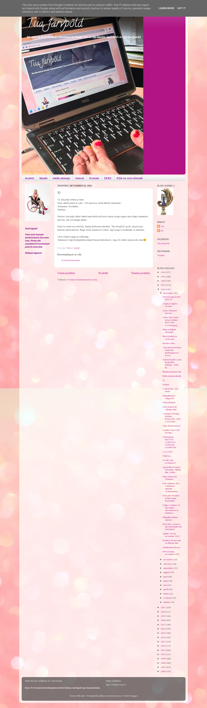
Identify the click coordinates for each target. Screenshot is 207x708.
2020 (163, 612)
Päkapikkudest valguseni (169, 396)
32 (164, 380)
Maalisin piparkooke (172, 372)
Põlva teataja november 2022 (171, 552)
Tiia (162, 226)
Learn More (166, 8)
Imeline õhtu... (169, 343)
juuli (165, 576)
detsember (168, 293)
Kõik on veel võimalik (130, 178)
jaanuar (166, 602)
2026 (163, 272)
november (168, 559)
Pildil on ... (167, 456)
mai (165, 585)
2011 (163, 650)
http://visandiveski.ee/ (116, 684)
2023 (163, 285)
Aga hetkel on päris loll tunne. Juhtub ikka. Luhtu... (172, 469)
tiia (161, 230)
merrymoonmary (113, 696)
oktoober (167, 564)
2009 (163, 658)
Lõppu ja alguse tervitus (170, 304)
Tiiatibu (160, 255)
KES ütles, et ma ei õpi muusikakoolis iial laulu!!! (172, 526)
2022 (163, 289)
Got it (181, 8)
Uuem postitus (66, 273)
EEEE (107, 178)
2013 (163, 641)
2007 (163, 667)
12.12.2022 (168, 451)
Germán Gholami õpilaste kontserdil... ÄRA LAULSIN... (172, 417)
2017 (163, 624)
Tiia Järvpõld (55, 24)
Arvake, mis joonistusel (169, 461)
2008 (163, 663)
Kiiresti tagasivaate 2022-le (171, 298)
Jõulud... (166, 384)
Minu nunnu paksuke (172, 376)
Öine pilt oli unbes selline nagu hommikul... (171, 498)
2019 (163, 616)
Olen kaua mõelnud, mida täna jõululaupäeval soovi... (172, 351)
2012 (163, 646)
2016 (163, 629)
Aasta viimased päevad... (170, 311)
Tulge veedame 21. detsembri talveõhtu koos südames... (171, 509)
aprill (166, 589)
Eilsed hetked (169, 402)
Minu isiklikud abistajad (169, 330)
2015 (163, 633)
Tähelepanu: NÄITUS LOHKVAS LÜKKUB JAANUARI (169, 442)
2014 (163, 637)
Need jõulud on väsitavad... (170, 337)
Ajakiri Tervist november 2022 (171, 534)
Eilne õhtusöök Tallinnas (170, 477)
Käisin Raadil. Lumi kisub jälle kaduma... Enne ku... (172, 363)
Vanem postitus (140, 273)
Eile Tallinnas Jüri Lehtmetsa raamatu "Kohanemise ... (171, 487)
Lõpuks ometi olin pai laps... (171, 431)
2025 (163, 276)
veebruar (167, 598)
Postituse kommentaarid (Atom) (82, 279)
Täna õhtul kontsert (171, 426)
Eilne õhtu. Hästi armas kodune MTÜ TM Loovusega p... (171, 321)
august (166, 572)
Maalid (43, 178)
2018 (163, 620)
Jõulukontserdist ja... (172, 547)
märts (166, 593)
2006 (163, 671)
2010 (163, 654)
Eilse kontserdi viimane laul (170, 408)
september (168, 568)
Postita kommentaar (70, 260)
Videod (79, 178)
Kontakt (94, 178)
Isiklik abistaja (61, 178)
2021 (163, 607)
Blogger (133, 696)
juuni (166, 581)
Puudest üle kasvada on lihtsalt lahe (172, 541)
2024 (163, 281)
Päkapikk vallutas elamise (170, 518)
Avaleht (29, 178)
